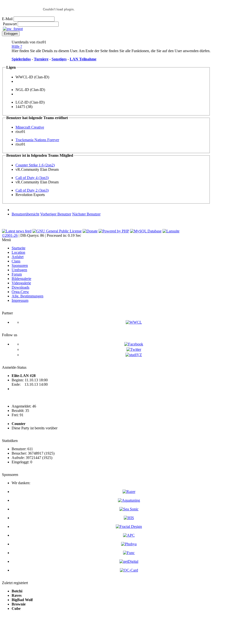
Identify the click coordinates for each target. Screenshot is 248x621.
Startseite (18, 248)
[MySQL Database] (146, 231)
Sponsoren (20, 265)
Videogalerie (21, 283)
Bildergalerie (21, 279)
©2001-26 (10, 235)
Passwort (10, 24)
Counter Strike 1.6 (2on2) (35, 165)
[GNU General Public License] (57, 231)
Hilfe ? (17, 46)
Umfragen (19, 270)
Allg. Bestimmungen (27, 296)
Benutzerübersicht (25, 214)
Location (18, 252)
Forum (17, 274)
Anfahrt (17, 257)
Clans (16, 261)
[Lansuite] (171, 231)
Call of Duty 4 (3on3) (32, 178)
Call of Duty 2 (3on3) (32, 190)
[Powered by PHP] (114, 231)
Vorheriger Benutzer (55, 214)
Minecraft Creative (30, 127)
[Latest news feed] (16, 231)
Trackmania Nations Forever (37, 140)
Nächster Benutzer (86, 214)
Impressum (20, 300)
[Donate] (90, 231)
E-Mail (7, 19)
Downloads (20, 287)
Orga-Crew (20, 292)
